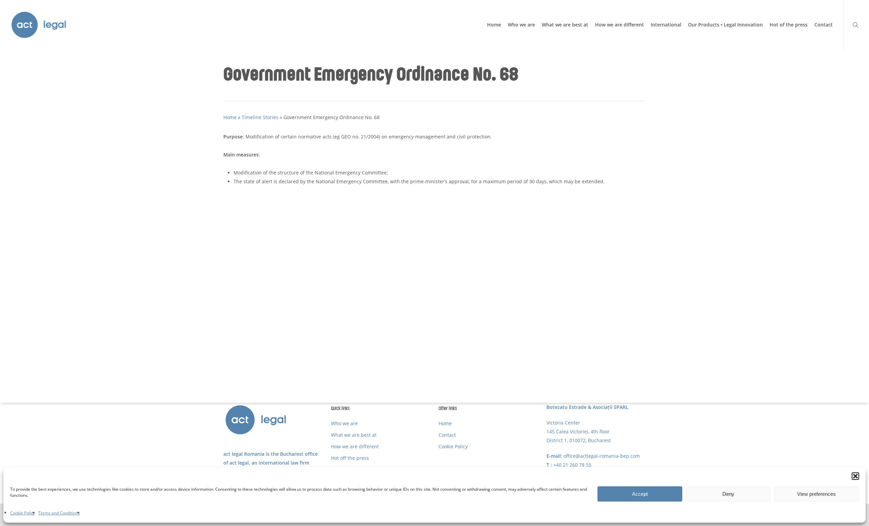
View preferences (816, 494)
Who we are (344, 423)
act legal (239, 462)
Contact (447, 435)
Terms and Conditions (59, 513)
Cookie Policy (22, 513)
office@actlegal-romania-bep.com (601, 456)
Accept (640, 494)
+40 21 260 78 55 (572, 465)
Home (230, 117)
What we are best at (353, 435)
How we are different (355, 446)
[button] (855, 476)
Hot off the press (350, 458)
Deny (728, 494)
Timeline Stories (260, 117)
